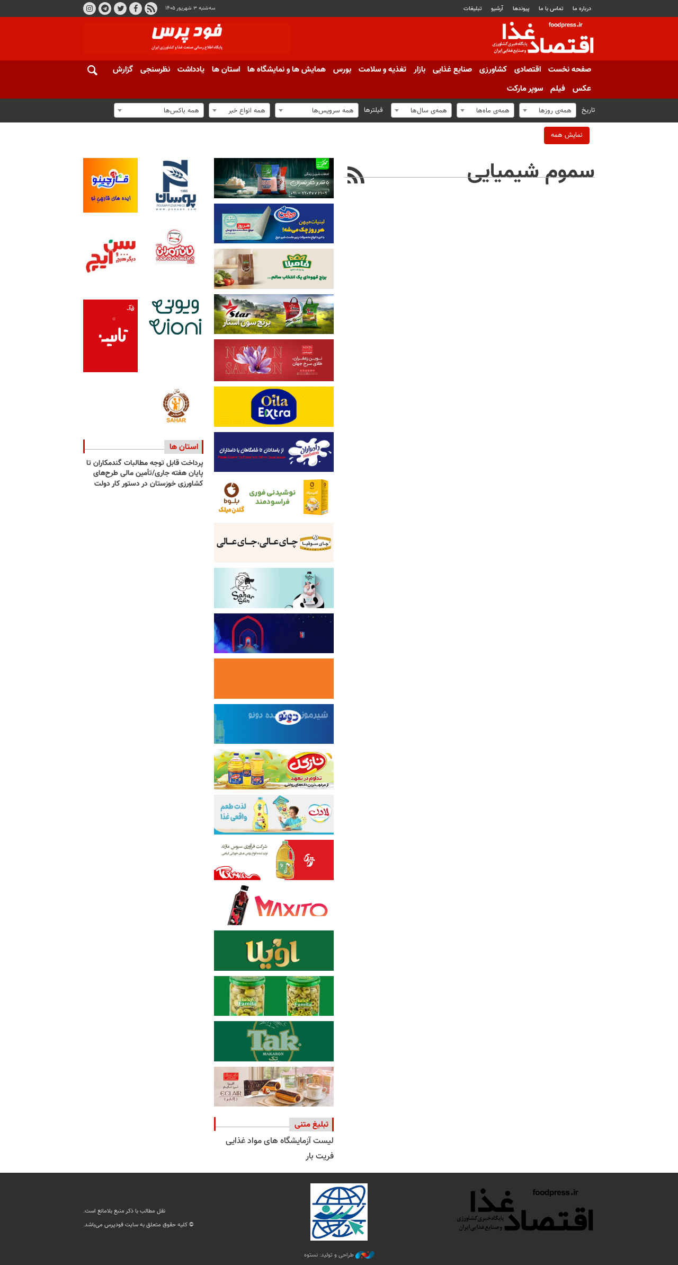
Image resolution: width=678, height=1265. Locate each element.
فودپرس (536, 39)
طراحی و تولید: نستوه (329, 1255)
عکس (582, 89)
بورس (342, 70)
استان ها (226, 70)
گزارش (123, 70)
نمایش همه (567, 135)
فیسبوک (135, 8)
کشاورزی (493, 70)
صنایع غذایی (452, 70)
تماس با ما (551, 8)
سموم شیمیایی (531, 172)
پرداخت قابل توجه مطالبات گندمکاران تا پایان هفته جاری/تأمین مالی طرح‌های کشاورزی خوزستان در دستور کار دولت (144, 474)
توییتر (120, 8)
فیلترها (373, 110)
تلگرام (105, 8)
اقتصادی (527, 70)
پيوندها (521, 8)
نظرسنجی (155, 70)
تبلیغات (472, 8)
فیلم (557, 89)
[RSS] (356, 176)
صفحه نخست (569, 70)
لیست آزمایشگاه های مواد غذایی (280, 1141)
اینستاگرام (89, 8)
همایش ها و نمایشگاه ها (286, 70)
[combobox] (547, 110)
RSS (151, 8)
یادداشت (190, 70)
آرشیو (497, 8)
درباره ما (582, 8)
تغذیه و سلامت (382, 70)
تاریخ (588, 110)
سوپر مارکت (525, 89)
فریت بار (320, 1156)
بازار (419, 70)
